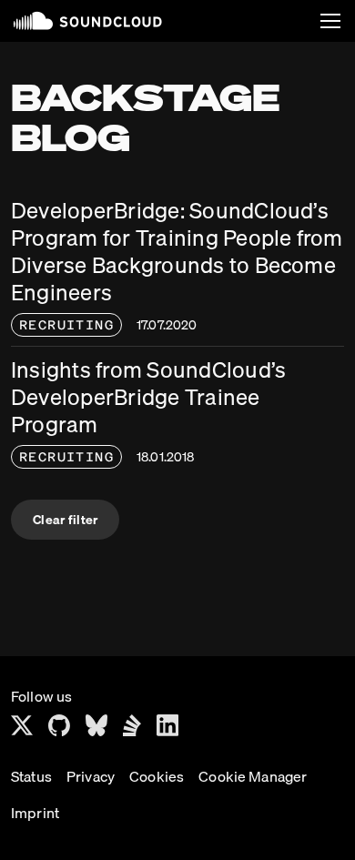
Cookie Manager (252, 776)
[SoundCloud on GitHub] (59, 725)
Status (31, 776)
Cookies (156, 776)
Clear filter (65, 520)
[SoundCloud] (88, 21)
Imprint (35, 813)
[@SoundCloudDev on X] (22, 725)
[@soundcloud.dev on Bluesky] (96, 725)
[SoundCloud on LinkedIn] (167, 725)
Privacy (90, 776)
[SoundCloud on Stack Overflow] (132, 725)
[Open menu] (330, 21)
